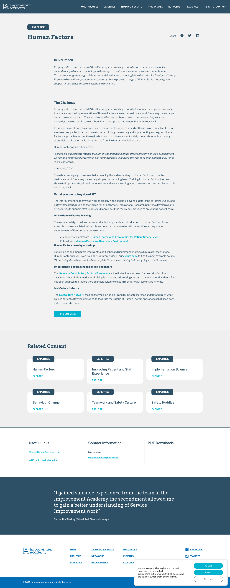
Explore (38, 376)
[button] (181, 35)
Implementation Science (169, 369)
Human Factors (44, 369)
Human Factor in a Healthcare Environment (102, 241)
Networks (174, 6)
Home (83, 6)
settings (172, 576)
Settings (208, 579)
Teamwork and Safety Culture (114, 402)
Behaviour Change (46, 402)
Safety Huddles (162, 402)
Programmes (155, 6)
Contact (221, 6)
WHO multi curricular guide (43, 460)
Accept (208, 565)
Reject (208, 572)
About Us (93, 6)
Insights (209, 6)
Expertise (109, 6)
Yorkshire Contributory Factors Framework (84, 273)
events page (130, 256)
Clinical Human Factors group (44, 452)
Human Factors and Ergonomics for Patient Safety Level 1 (126, 237)
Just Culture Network (71, 294)
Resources (192, 6)
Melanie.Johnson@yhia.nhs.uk (103, 457)
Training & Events (131, 6)
